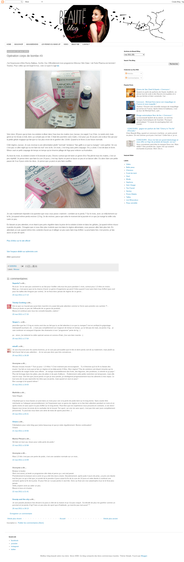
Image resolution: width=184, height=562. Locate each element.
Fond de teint (131, 173)
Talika (128, 197)
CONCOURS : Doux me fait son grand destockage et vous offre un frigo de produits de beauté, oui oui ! (157, 141)
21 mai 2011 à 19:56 (20, 431)
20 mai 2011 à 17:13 (20, 295)
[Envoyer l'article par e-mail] (22, 266)
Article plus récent (14, 519)
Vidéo (128, 164)
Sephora (129, 182)
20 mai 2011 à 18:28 (20, 355)
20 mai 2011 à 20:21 (20, 414)
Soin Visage (131, 185)
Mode (128, 179)
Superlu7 (16, 283)
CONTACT (86, 44)
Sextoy (129, 191)
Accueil (62, 519)
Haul (128, 176)
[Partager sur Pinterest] (36, 266)
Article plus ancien (110, 519)
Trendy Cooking (19, 303)
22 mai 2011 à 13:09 (20, 460)
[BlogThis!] (29, 266)
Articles (130, 73)
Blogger (144, 556)
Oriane (15, 422)
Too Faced (130, 188)
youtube (14, 543)
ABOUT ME (75, 44)
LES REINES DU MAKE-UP (51, 44)
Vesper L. (16, 322)
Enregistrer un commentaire (21, 514)
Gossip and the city (20, 499)
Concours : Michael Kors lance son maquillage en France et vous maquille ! (156, 103)
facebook (14, 540)
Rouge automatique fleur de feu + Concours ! (154, 115)
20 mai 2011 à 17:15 (20, 314)
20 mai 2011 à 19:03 (20, 385)
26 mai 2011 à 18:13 (20, 508)
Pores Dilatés (131, 194)
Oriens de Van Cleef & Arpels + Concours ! (153, 89)
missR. (15, 346)
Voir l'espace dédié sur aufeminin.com (22, 251)
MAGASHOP (18, 44)
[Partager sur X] (31, 266)
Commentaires (133, 78)
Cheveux (129, 170)
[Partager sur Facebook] (33, 266)
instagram (15, 546)
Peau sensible (131, 203)
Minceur (16, 269)
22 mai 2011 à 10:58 (20, 445)
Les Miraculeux (132, 200)
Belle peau (130, 167)
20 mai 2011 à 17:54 (20, 339)
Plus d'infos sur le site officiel (18, 241)
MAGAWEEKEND (32, 44)
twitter (13, 549)
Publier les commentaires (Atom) (31, 523)
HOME (9, 44)
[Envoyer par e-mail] (26, 266)
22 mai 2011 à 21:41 (20, 492)
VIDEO (66, 44)
